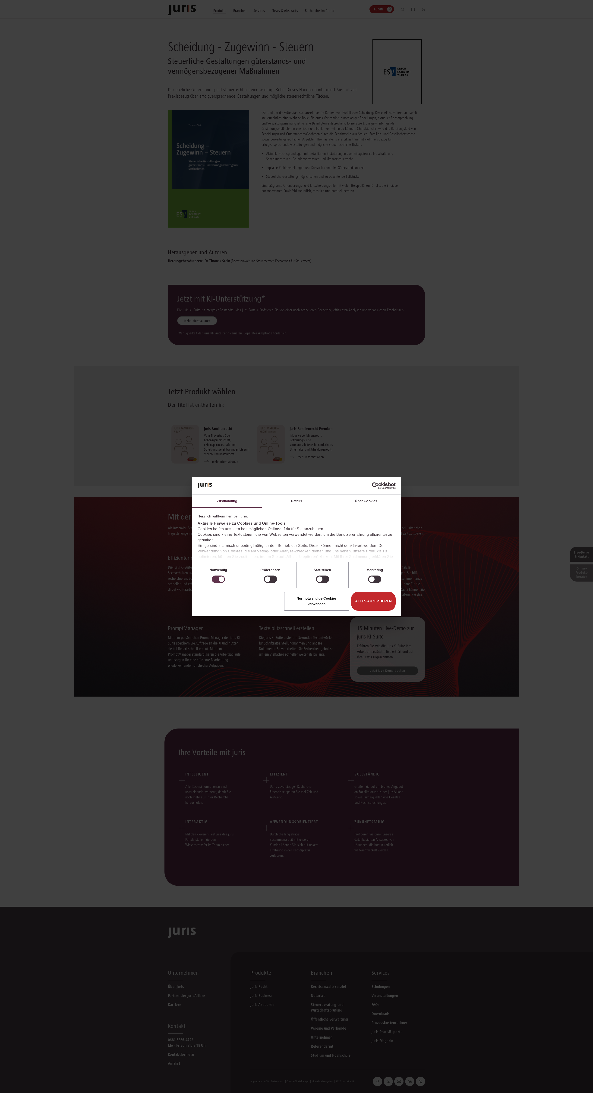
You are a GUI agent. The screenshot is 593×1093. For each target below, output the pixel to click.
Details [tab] (296, 501)
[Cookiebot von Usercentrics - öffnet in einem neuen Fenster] (375, 485)
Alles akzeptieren (373, 601)
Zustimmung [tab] (227, 501)
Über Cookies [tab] (366, 501)
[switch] (270, 579)
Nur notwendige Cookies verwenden (316, 601)
